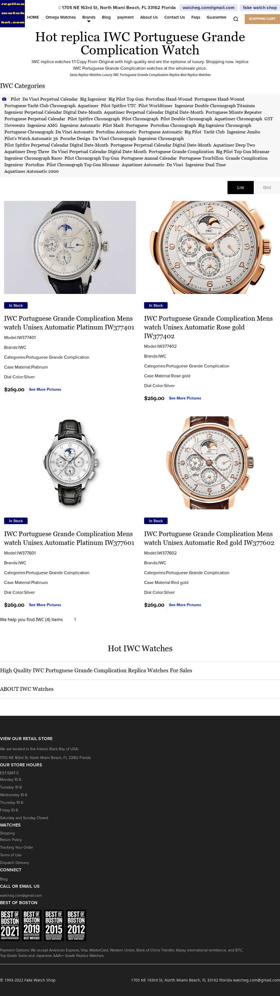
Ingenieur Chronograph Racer (33, 158)
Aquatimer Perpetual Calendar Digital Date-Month (153, 112)
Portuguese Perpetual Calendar (34, 118)
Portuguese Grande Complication (181, 151)
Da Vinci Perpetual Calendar (50, 99)
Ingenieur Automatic (80, 125)
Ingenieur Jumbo (243, 131)
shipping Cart (262, 19)
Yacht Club (214, 131)
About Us (149, 17)
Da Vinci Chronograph (114, 138)
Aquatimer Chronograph (238, 118)
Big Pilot (193, 131)
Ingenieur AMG (42, 125)
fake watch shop (260, 7)
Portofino (34, 164)
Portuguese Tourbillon (201, 158)
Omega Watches (61, 17)
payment (125, 17)
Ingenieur (13, 164)
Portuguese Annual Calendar (149, 158)
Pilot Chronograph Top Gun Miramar (82, 164)
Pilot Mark (113, 125)
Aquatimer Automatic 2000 (31, 171)
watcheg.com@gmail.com (208, 7)
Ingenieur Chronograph (161, 138)
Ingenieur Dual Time (205, 164)
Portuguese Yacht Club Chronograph (39, 105)
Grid (267, 187)
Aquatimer (88, 105)
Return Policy (11, 839)
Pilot (15, 99)
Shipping (7, 833)
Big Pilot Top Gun (126, 99)
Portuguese (137, 125)
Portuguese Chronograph (28, 131)
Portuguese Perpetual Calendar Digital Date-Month (160, 144)
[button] (88, 18)
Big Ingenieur (93, 99)
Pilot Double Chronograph (186, 118)
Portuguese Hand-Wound (219, 99)
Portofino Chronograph (173, 125)
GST (268, 118)
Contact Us (174, 17)
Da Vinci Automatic (75, 131)
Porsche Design (75, 138)
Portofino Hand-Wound (169, 99)
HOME (33, 17)
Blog (106, 17)
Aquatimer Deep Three (26, 151)
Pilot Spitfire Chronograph (94, 118)
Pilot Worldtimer (155, 105)
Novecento (14, 125)
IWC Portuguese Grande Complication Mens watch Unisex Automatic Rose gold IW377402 (208, 327)
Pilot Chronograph (140, 118)
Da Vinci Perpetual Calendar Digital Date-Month (99, 151)
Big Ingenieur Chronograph (224, 125)
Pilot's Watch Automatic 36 (31, 138)
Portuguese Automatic (160, 131)
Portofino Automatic (116, 131)
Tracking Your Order (16, 847)
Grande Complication (246, 158)
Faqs (195, 17)
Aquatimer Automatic (143, 164)
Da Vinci (175, 164)
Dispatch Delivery (14, 862)
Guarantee (216, 17)
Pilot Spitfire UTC (118, 105)
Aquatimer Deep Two (234, 144)
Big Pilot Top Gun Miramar (243, 151)
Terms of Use (11, 855)
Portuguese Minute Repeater (234, 112)
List (240, 187)
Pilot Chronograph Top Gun (92, 158)
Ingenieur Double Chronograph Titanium (215, 105)
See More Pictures (45, 389)
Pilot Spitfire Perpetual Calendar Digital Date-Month (56, 144)
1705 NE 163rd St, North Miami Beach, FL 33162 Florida (119, 7)
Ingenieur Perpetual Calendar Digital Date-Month (53, 112)
